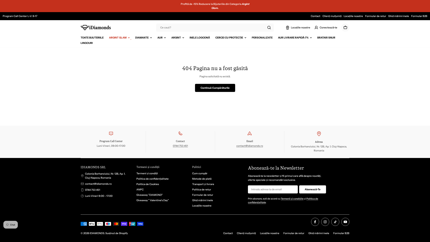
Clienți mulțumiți (332, 16)
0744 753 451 (180, 145)
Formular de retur (375, 16)
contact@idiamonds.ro (249, 145)
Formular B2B (419, 16)
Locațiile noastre (353, 16)
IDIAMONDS (97, 233)
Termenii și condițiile (292, 198)
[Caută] (269, 28)
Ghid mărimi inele (398, 16)
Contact (315, 16)
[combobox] (215, 28)
